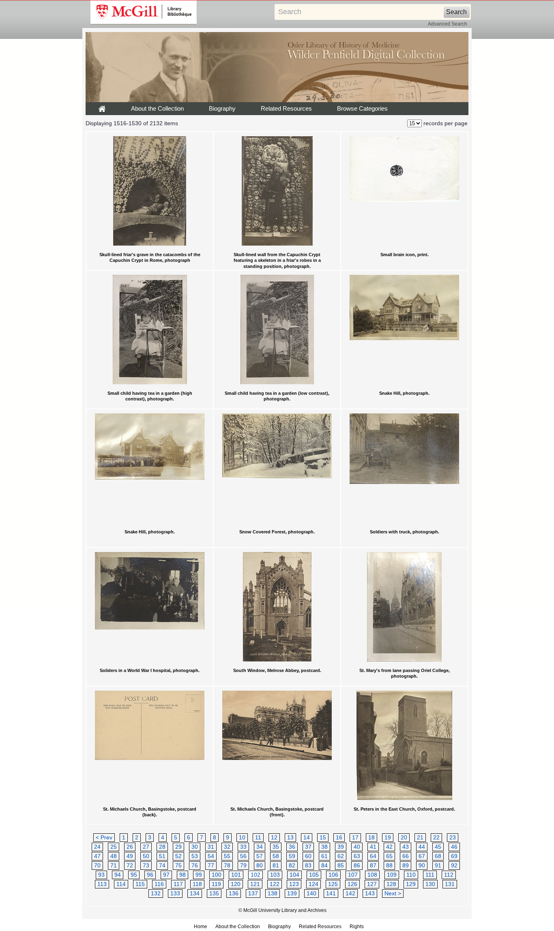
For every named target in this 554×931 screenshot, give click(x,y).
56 (243, 856)
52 (178, 856)
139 (292, 893)
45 (438, 847)
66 (405, 856)
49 (130, 856)
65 (389, 856)
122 (274, 884)
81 (276, 866)
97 (166, 875)
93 (101, 875)
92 (454, 866)
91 (438, 866)
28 (162, 847)
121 (255, 884)
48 (113, 856)
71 (113, 866)
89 (405, 866)
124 (313, 884)
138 (272, 893)
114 (121, 884)
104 (294, 875)
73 (146, 866)
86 (357, 866)
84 (324, 866)
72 (130, 866)
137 (253, 893)
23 (452, 838)
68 (438, 856)
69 (454, 856)
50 (146, 856)
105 (314, 875)
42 (389, 847)
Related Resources (286, 108)
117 (178, 884)
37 (308, 847)
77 (211, 866)
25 (113, 847)
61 (324, 856)
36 (292, 847)
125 (333, 884)
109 (392, 875)
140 (311, 893)
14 (306, 838)
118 (197, 884)
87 (373, 866)
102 (255, 875)
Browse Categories (362, 108)
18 (371, 838)
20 (404, 838)
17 (355, 838)
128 (391, 884)
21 (420, 838)
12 (274, 838)
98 (182, 875)
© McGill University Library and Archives (282, 910)
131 (450, 884)
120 (235, 884)
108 (372, 875)
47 (97, 856)
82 (292, 866)
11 (258, 838)
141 (331, 893)
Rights (357, 926)
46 (454, 847)
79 (243, 866)
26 (130, 847)
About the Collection (157, 108)
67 (422, 856)
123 (294, 884)
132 (156, 893)
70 (97, 866)
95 (134, 875)
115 (140, 884)
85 (340, 866)
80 (259, 866)
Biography (222, 108)
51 (162, 856)
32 (227, 847)
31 (211, 847)
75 (178, 866)
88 (389, 866)
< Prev (104, 838)
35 (276, 847)
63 (357, 856)
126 (352, 884)
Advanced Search (447, 24)
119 (216, 884)
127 (372, 884)
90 (422, 866)
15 (323, 838)
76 (194, 866)
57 (259, 856)
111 (429, 875)
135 (214, 893)
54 (211, 856)
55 (227, 856)
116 (159, 884)
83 (308, 866)
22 (436, 838)
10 (242, 838)
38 (324, 847)
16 (339, 838)
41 (373, 847)
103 (275, 875)
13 (290, 838)
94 (117, 875)
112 (448, 875)
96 (150, 875)
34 (259, 847)
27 (146, 847)
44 (422, 847)
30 (194, 847)
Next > (392, 893)
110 (411, 875)
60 (308, 856)
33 (243, 847)
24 (97, 847)
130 (430, 884)
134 (195, 893)
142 (350, 893)
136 (233, 893)
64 (373, 856)
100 (216, 875)
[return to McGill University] (143, 12)
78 (227, 866)
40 (357, 847)
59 (292, 856)
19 (387, 838)
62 (340, 856)
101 (236, 875)
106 (333, 875)
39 (340, 847)
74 (162, 866)
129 (411, 884)
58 (276, 856)
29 (178, 847)
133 (175, 893)
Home (200, 926)
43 (405, 847)
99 (198, 875)
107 (353, 875)
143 (370, 893)
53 (194, 856)
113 (102, 884)
